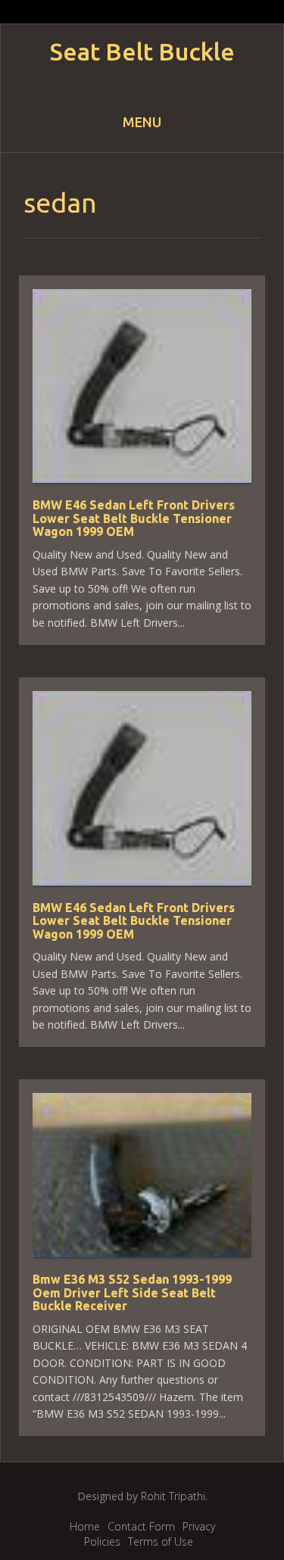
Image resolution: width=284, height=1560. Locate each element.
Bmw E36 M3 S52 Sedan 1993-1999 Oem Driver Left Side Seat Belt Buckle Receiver (132, 1292)
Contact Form (141, 1526)
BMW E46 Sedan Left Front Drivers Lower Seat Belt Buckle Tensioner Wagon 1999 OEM (134, 518)
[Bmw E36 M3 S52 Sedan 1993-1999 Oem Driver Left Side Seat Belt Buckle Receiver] (142, 1174)
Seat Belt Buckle (142, 52)
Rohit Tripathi (173, 1496)
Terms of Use (160, 1541)
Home (85, 1526)
